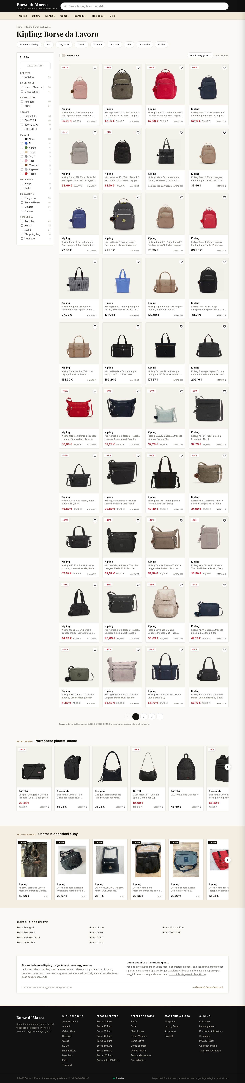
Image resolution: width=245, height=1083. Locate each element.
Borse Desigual (25, 927)
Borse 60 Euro (104, 1045)
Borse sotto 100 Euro (108, 1060)
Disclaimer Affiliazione (211, 1031)
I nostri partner (207, 1026)
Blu (129, 44)
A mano (98, 44)
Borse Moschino (25, 932)
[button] (35, 58)
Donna (49, 15)
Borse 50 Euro (104, 1041)
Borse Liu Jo (96, 927)
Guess (65, 1041)
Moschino (67, 1055)
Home (19, 27)
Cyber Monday (139, 1036)
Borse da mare (138, 1045)
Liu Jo (65, 1045)
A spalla (114, 44)
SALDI (134, 1021)
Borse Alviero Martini (28, 937)
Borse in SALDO (25, 942)
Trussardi (67, 1065)
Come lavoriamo (208, 1045)
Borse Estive (137, 1041)
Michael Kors (69, 1050)
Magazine (170, 1021)
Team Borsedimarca (210, 1050)
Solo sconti (73, 55)
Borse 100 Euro (105, 1055)
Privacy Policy (206, 1041)
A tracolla (145, 44)
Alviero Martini (70, 1021)
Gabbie (81, 44)
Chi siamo (204, 1021)
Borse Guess (96, 942)
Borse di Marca (30, 1017)
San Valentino (138, 1060)
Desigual (67, 1036)
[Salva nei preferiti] (95, 67)
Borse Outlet (96, 932)
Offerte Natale (138, 1050)
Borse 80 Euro (104, 1050)
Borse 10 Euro (104, 1021)
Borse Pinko (96, 937)
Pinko (65, 1060)
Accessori (170, 1031)
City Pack (64, 44)
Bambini (79, 15)
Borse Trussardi (171, 932)
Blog (112, 15)
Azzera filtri (35, 65)
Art (48, 44)
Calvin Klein (68, 1031)
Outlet (23, 15)
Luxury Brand (172, 1026)
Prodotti (169, 1036)
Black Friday (137, 1031)
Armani (66, 1026)
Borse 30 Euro (104, 1031)
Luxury (36, 15)
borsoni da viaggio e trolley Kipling (187, 974)
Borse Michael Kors (173, 927)
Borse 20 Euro (104, 1026)
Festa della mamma (141, 1055)
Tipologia (97, 15)
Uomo (63, 15)
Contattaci (204, 1036)
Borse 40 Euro (104, 1036)
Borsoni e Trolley (29, 44)
